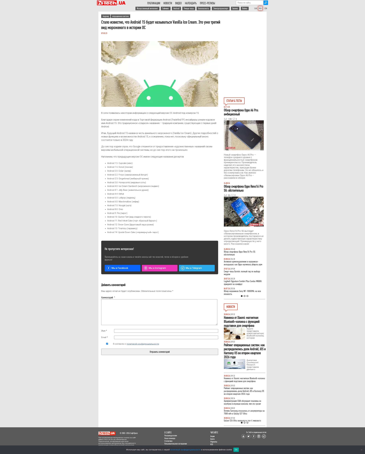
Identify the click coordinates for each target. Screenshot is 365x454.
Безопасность (203, 8)
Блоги (212, 439)
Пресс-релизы (207, 3)
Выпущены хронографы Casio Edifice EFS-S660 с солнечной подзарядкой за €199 (244, 419)
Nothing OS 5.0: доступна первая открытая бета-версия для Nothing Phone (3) (244, 409)
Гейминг (165, 8)
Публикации (153, 3)
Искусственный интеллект (147, 8)
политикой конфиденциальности (143, 344)
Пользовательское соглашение (175, 443)
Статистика (168, 441)
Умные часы (189, 8)
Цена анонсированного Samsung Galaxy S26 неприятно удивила (242, 380)
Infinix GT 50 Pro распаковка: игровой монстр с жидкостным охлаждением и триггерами (243, 283)
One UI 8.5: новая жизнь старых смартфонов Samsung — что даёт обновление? (242, 263)
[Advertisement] (245, 37)
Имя (104, 331)
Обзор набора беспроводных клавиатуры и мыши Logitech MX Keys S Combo (242, 253)
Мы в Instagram (157, 268)
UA (255, 8)
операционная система (120, 16)
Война (244, 8)
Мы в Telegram (194, 268)
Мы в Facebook (119, 268)
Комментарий (107, 297)
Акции (212, 436)
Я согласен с (136, 344)
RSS (211, 444)
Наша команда (169, 438)
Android (176, 8)
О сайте (168, 432)
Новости (167, 3)
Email (104, 337)
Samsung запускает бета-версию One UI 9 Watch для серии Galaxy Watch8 (243, 399)
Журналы (213, 441)
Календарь (191, 3)
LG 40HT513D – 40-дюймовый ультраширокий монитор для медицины (243, 390)
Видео (178, 3)
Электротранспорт (220, 8)
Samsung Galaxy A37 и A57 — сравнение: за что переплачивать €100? (244, 293)
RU (260, 8)
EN (266, 8)
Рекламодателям (170, 435)
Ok (236, 449)
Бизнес (235, 8)
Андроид (106, 16)
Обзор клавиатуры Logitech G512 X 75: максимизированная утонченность (239, 273)
